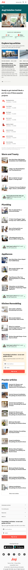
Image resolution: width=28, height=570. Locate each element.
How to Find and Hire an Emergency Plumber (16, 229)
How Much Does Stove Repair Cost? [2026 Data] (17, 260)
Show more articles (14, 493)
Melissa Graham (6, 61)
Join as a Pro (18, 2)
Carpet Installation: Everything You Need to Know (17, 441)
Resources (4, 512)
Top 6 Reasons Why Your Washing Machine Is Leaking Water (17, 278)
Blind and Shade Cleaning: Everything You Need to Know (17, 468)
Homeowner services (6, 505)
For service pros (5, 509)
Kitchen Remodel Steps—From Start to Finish (17, 337)
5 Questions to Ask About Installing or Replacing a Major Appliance (17, 288)
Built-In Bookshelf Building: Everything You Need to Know (17, 478)
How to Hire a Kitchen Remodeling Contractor (15, 309)
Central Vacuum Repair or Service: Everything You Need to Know (17, 404)
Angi (21, 61)
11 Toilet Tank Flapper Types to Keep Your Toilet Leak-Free (17, 219)
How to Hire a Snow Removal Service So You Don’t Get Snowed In (9, 65)
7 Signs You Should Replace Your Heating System (17, 169)
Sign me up (14, 371)
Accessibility (14, 565)
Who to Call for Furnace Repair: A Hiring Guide (15, 178)
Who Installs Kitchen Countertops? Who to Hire (16, 318)
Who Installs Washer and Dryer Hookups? (16, 269)
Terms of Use (10, 563)
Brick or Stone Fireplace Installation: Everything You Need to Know (17, 450)
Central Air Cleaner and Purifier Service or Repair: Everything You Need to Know (17, 413)
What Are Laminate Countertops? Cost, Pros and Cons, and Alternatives (17, 328)
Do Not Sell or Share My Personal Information (14, 567)
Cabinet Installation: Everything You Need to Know (17, 487)
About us (4, 516)
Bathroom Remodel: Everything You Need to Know (17, 422)
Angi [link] (3, 6)
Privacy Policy (17, 563)
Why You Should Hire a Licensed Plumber (15, 210)
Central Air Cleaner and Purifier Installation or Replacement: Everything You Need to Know (17, 386)
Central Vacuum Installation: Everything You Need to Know (17, 395)
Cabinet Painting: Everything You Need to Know (17, 432)
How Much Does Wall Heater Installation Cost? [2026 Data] (17, 160)
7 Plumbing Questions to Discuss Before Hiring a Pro (16, 238)
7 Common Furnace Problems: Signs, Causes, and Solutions (17, 187)
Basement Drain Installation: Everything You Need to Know (17, 459)
